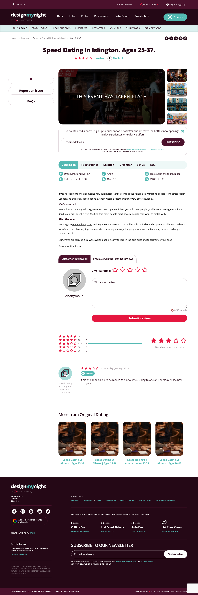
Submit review (139, 318)
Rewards (88, 500)
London (25, 38)
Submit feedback (71, 591)
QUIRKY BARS (133, 28)
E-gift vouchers (138, 531)
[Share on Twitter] (171, 38)
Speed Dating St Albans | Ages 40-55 (137, 461)
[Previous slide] (65, 443)
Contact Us (110, 500)
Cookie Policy (145, 500)
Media (131, 500)
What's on (122, 16)
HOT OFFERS (98, 28)
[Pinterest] (31, 511)
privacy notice (157, 150)
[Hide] (182, 131)
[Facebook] (14, 511)
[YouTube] (39, 511)
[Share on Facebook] (167, 38)
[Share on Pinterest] (176, 38)
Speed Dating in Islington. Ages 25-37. (62, 38)
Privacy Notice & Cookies (41, 591)
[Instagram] (22, 511)
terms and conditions (136, 150)
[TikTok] (48, 511)
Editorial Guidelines (165, 500)
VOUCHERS (115, 28)
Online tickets (107, 531)
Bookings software (80, 531)
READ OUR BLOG (62, 28)
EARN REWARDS (152, 28)
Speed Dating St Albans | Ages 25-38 (72, 461)
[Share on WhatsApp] (181, 38)
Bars (60, 16)
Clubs (84, 16)
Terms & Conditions (19, 591)
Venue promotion (170, 531)
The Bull (118, 58)
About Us (75, 500)
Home (14, 38)
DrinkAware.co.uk (19, 554)
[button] (89, 58)
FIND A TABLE (20, 28)
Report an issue (31, 90)
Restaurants (102, 16)
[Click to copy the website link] (185, 38)
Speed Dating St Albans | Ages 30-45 (169, 461)
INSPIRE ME (81, 28)
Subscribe (173, 142)
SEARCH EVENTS (40, 28)
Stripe (32, 533)
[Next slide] (181, 443)
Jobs (99, 500)
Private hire (141, 16)
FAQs (31, 101)
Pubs (72, 16)
